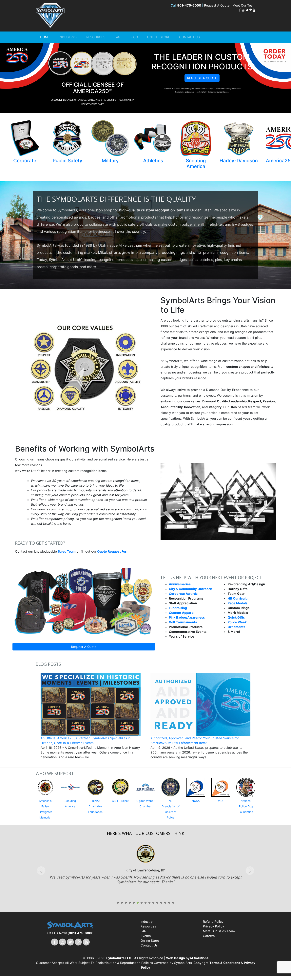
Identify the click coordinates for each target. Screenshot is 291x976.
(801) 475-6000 (80, 933)
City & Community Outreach (190, 589)
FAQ (117, 37)
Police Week (237, 622)
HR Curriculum (239, 598)
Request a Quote (202, 78)
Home (45, 37)
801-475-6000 (189, 5)
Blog (133, 37)
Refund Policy (213, 921)
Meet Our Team (243, 5)
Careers (209, 936)
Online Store (158, 37)
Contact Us (189, 37)
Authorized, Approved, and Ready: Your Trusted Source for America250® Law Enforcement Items (194, 740)
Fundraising (178, 608)
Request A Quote (83, 647)
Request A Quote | (218, 5)
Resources (95, 37)
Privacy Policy (213, 926)
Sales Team (67, 551)
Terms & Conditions (225, 963)
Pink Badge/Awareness (187, 617)
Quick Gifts (236, 617)
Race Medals (237, 603)
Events (146, 936)
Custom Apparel (181, 613)
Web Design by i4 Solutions (187, 958)
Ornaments (236, 627)
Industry (67, 37)
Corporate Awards (183, 594)
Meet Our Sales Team (219, 931)
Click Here (145, 878)
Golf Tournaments (183, 622)
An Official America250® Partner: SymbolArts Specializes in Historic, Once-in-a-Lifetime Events (85, 740)
